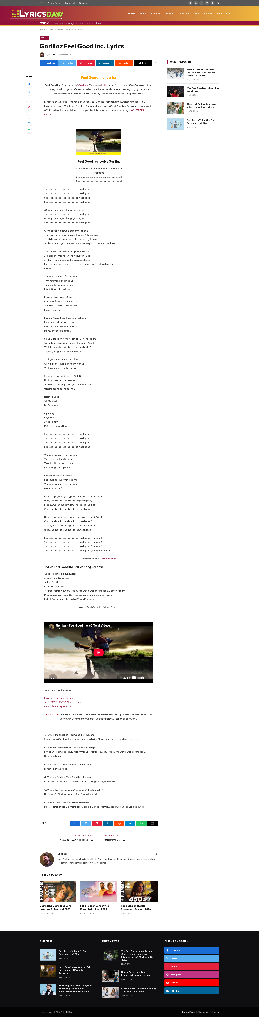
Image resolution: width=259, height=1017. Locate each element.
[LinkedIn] (29, 100)
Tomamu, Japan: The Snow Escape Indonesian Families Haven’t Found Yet (201, 72)
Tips (219, 13)
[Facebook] (29, 85)
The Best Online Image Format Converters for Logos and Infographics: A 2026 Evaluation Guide (137, 955)
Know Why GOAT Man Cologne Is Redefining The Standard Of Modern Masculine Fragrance (75, 988)
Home (131, 13)
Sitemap (83, 3)
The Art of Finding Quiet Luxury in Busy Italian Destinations (202, 105)
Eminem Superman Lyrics (58, 697)
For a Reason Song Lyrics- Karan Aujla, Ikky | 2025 (78, 23)
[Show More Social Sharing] (155, 63)
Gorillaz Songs (108, 558)
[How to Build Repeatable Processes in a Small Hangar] (110, 976)
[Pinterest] (29, 107)
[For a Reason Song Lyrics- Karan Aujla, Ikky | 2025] (98, 891)
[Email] (29, 138)
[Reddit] (29, 115)
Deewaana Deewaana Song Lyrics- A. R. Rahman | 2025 (55, 907)
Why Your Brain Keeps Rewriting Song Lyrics (203, 89)
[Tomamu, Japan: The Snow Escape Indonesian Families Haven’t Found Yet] (175, 73)
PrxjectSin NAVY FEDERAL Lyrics (76, 840)
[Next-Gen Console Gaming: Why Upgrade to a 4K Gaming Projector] (48, 971)
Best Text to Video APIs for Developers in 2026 (200, 122)
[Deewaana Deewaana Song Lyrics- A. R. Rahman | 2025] (58, 891)
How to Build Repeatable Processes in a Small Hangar (135, 974)
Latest (105, 85)
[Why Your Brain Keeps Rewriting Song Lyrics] (175, 91)
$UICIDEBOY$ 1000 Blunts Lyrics (62, 702)
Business (156, 13)
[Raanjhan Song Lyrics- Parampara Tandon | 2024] (139, 891)
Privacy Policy (54, 3)
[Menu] (41, 3)
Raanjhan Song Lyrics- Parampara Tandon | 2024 (136, 907)
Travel (208, 13)
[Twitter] (29, 92)
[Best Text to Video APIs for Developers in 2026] (175, 124)
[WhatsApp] (29, 130)
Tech (196, 13)
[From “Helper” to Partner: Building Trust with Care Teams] (110, 992)
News (143, 13)
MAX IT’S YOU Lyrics (114, 840)
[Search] (218, 3)
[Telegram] (29, 123)
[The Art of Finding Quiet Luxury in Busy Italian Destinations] (175, 108)
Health (184, 13)
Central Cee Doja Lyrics (57, 706)
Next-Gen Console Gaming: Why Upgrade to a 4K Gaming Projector (75, 970)
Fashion (171, 13)
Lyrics (230, 13)
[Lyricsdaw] (36, 13)
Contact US (69, 3)
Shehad (51, 55)
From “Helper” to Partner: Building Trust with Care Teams (139, 990)
